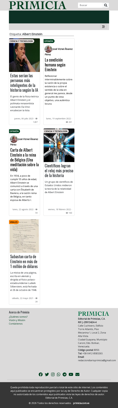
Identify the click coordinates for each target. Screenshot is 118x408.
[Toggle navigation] (103, 27)
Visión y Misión (17, 320)
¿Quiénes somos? (18, 316)
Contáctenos (16, 323)
